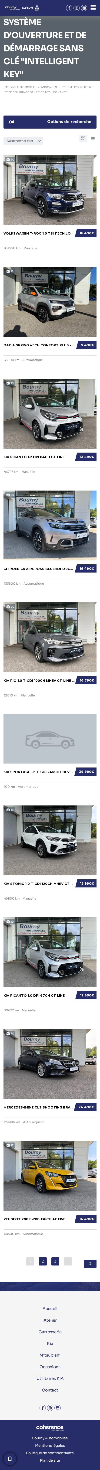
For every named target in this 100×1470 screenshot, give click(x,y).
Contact (50, 1390)
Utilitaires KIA (50, 1378)
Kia (50, 1343)
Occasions (50, 1366)
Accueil (50, 1308)
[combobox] (23, 141)
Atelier (50, 1320)
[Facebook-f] (69, 8)
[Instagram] (76, 8)
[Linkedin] (84, 8)
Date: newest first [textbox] (20, 141)
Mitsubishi (50, 1355)
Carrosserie (50, 1332)
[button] (93, 8)
